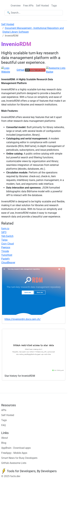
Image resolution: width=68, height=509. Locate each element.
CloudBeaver (8, 262)
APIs (3, 410)
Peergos (5, 247)
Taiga (4, 239)
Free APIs (28, 5)
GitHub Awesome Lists (13, 462)
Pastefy (5, 258)
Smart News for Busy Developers (19, 457)
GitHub (20, 69)
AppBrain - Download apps (16, 447)
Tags (54, 5)
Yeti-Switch (7, 236)
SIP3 (3, 232)
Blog (3, 442)
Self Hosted (42, 5)
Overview (16, 5)
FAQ (3, 425)
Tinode (5, 251)
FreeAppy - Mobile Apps (14, 452)
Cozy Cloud (7, 243)
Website (5, 71)
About (4, 437)
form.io (5, 228)
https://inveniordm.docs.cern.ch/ (23, 319)
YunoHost (6, 254)
